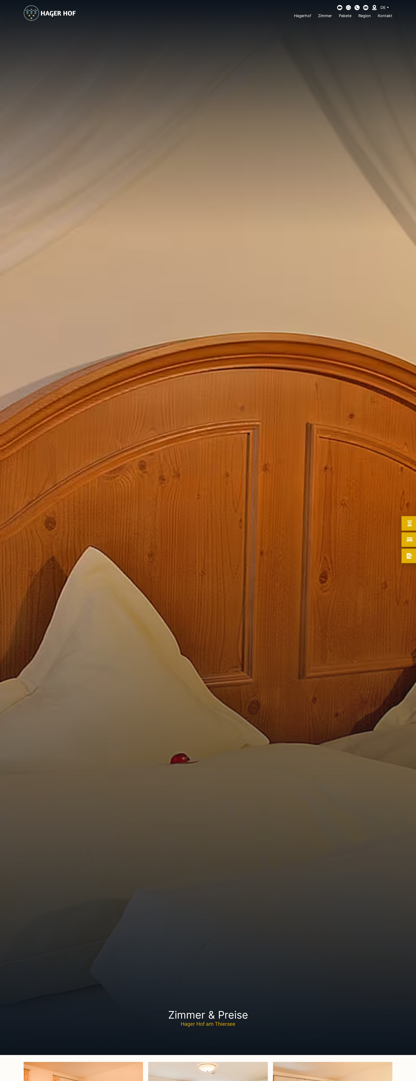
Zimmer (325, 15)
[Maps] (374, 7)
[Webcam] (339, 7)
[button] (357, 7)
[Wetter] (348, 7)
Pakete (345, 15)
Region (364, 15)
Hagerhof (302, 15)
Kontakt (385, 15)
